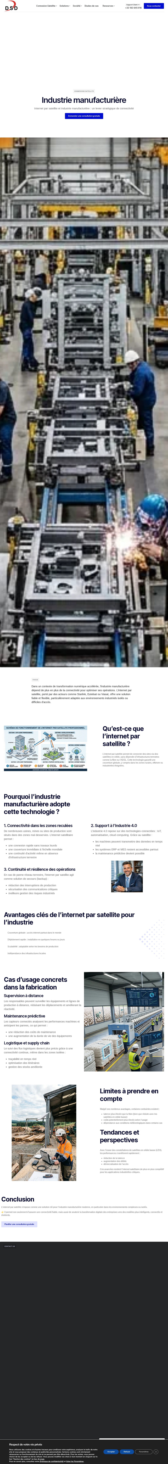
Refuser (127, 1451)
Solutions (64, 5)
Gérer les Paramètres (75, 1461)
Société (76, 5)
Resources (108, 5)
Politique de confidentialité (51, 1461)
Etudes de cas (91, 5)
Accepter (111, 1451)
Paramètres (144, 1451)
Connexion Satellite (45, 5)
